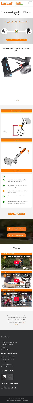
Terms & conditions (10, 400)
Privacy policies (18, 400)
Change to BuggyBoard (12, 39)
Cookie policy (25, 400)
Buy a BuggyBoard (18, 235)
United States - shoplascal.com (8, 357)
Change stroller (23, 39)
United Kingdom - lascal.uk (7, 359)
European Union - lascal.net (7, 366)
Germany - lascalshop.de (7, 364)
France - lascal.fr (5, 361)
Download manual (17, 229)
